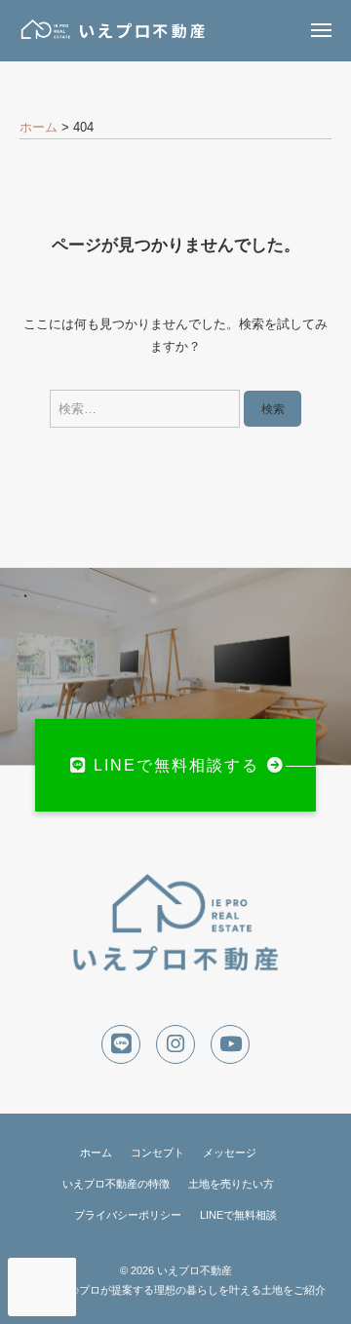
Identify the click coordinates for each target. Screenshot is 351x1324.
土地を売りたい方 (231, 1184)
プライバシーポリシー (127, 1215)
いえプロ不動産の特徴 (116, 1184)
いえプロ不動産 (194, 1270)
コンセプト (157, 1152)
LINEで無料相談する (176, 765)
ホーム (96, 1152)
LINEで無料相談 (238, 1215)
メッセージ (229, 1152)
